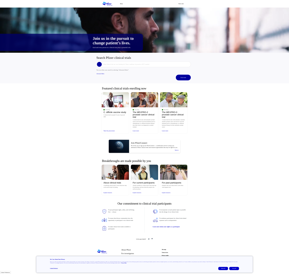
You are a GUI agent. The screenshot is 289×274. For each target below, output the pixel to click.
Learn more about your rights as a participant (166, 226)
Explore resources (107, 192)
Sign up (176, 150)
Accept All (234, 268)
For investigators (127, 253)
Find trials (183, 77)
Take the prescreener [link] (109, 131)
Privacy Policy (124, 263)
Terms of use (165, 252)
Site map (164, 249)
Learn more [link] (136, 131)
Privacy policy (165, 255)
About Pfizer (126, 250)
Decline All (223, 268)
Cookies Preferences (5, 272)
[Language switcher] (186, 4)
